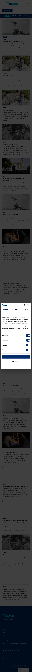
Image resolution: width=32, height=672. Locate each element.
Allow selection (16, 361)
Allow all (16, 356)
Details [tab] (16, 309)
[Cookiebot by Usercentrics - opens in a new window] (23, 305)
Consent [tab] (5, 309)
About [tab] (26, 309)
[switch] (28, 340)
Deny (16, 365)
